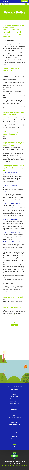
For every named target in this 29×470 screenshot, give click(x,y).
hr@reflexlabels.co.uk (12, 315)
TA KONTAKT (24, 1)
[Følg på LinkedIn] (14, 446)
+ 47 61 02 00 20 (15, 441)
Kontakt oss (14, 325)
